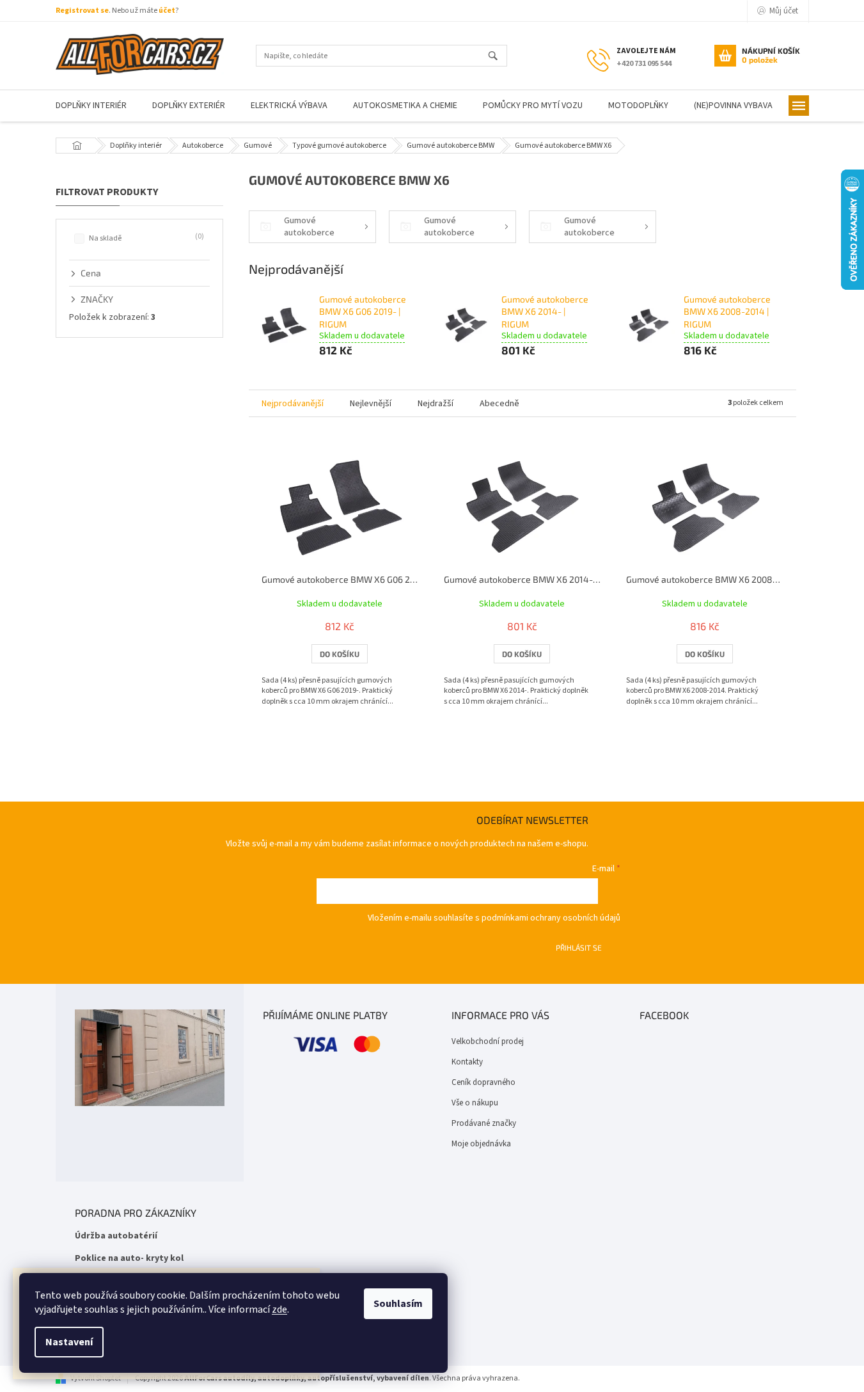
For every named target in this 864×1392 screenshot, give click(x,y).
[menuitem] (91, 106)
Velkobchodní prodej (488, 1041)
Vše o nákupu (475, 1103)
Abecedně (499, 403)
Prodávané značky (484, 1123)
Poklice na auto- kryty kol (129, 1259)
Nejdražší (435, 403)
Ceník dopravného (483, 1082)
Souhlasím (398, 1304)
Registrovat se (82, 10)
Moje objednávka (481, 1144)
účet (167, 10)
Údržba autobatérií (116, 1236)
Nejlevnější (370, 403)
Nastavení (69, 1342)
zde (279, 1309)
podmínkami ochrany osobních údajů (551, 918)
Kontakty (467, 1062)
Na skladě (145, 238)
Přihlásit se (579, 947)
